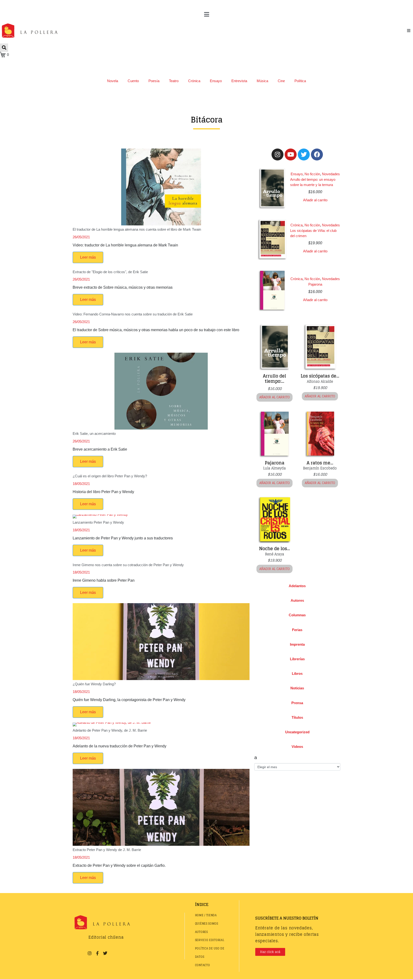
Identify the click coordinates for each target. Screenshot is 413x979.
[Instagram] (277, 154)
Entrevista (239, 81)
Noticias (297, 688)
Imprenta (297, 644)
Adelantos (297, 586)
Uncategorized (297, 732)
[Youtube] (291, 154)
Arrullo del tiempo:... (274, 378)
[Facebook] (317, 154)
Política (300, 81)
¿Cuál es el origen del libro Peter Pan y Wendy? (110, 476)
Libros (297, 673)
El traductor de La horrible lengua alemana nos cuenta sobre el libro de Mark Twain (137, 229)
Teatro (174, 81)
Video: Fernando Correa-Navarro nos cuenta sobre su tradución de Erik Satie (133, 314)
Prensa (297, 703)
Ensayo (216, 81)
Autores (297, 600)
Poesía (153, 81)
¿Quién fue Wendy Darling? (94, 684)
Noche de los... (274, 548)
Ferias (297, 630)
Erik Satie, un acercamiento (94, 433)
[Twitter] (304, 154)
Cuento (133, 81)
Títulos (297, 717)
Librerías (297, 659)
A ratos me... (320, 463)
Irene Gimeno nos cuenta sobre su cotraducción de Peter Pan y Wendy (128, 565)
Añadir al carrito (315, 200)
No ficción (312, 174)
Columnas (297, 615)
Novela (112, 81)
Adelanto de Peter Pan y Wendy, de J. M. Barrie (110, 730)
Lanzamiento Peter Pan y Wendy (98, 522)
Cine (281, 81)
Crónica (194, 81)
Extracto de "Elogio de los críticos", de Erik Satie (110, 272)
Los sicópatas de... (320, 376)
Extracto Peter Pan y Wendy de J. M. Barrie (107, 850)
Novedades (331, 174)
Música (262, 81)
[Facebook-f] (97, 953)
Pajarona (315, 284)
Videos (297, 747)
